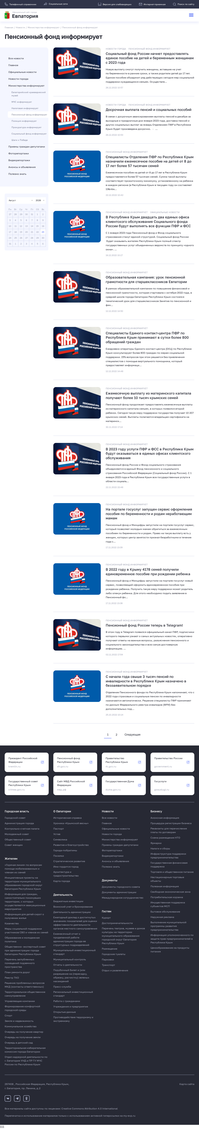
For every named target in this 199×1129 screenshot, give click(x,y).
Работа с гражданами (66, 1001)
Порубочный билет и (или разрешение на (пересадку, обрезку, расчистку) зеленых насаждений (71, 975)
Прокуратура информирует (27, 127)
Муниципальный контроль (69, 959)
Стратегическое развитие (69, 861)
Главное (13, 65)
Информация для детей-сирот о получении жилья (24, 916)
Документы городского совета (121, 886)
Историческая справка (67, 817)
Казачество (12, 923)
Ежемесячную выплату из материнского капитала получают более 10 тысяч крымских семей (148, 395)
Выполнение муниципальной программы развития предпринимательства (168, 926)
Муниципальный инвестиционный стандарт (74, 952)
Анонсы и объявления (22, 167)
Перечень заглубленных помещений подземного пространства (20, 963)
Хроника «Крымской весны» (71, 823)
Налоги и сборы (160, 848)
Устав (56, 834)
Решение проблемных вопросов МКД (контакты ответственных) (24, 984)
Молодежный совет (17, 834)
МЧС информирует (22, 101)
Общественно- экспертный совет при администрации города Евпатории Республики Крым (25, 950)
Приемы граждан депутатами (26, 146)
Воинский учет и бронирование (73, 906)
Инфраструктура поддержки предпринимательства (168, 855)
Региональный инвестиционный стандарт (73, 993)
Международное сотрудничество (122, 897)
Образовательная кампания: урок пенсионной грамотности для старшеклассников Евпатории (146, 279)
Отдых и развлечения (115, 970)
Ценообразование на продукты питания (169, 949)
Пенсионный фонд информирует (29, 114)
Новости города (18, 78)
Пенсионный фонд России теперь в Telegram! (144, 625)
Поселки (58, 855)
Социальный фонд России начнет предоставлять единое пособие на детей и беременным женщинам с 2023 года (150, 58)
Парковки (108, 959)
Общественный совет (18, 839)
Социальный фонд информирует (29, 133)
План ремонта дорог (17, 972)
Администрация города (19, 823)
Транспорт (108, 964)
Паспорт (58, 828)
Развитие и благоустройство (71, 844)
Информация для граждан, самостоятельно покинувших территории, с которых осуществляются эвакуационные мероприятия (25, 901)
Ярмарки (156, 843)
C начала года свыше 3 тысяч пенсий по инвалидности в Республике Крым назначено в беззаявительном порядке (146, 680)
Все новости (16, 58)
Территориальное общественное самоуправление (25, 993)
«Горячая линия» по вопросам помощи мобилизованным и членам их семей (23, 868)
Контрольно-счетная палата (22, 828)
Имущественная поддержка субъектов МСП (167, 904)
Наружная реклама (162, 917)
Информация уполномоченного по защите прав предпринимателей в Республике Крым (172, 938)
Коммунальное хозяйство (21, 1026)
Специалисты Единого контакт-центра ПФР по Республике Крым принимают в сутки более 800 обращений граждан (147, 337)
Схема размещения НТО (165, 837)
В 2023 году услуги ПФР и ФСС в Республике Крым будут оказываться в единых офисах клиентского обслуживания (150, 453)
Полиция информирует (24, 121)
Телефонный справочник (22, 4)
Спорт (8, 1015)
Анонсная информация (164, 817)
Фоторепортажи (18, 153)
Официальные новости (22, 72)
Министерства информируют (26, 85)
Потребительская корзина (166, 897)
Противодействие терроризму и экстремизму (73, 1019)
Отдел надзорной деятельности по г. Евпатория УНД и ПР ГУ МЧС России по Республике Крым (26, 1060)
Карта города (61, 881)
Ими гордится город (66, 866)
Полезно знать (17, 173)
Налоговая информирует (25, 108)
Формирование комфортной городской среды (22, 1008)
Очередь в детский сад (19, 1042)
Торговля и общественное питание (172, 871)
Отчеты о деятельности (67, 964)
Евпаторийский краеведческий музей (29, 94)
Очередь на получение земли (23, 1037)
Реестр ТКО (12, 977)
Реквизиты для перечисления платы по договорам (168, 830)
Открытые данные (64, 1011)
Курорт (106, 917)
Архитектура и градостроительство (66, 873)
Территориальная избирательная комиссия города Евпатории (25, 1049)
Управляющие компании (20, 1001)
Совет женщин (14, 844)
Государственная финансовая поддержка (168, 864)
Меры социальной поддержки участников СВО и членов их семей (26, 930)
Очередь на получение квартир (24, 1031)
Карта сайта (186, 1084)
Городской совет (15, 817)
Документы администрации (119, 892)
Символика (60, 839)
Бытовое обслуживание (165, 911)
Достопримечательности (117, 923)
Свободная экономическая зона (170, 891)
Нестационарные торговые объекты (167, 879)
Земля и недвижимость (19, 1020)
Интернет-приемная (155, 4)
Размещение (109, 948)
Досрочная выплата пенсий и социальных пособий (148, 109)
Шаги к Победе (20, 140)
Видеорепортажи (19, 160)
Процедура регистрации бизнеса (171, 823)
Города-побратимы (65, 850)
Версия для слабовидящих (117, 4)
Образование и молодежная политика (22, 939)
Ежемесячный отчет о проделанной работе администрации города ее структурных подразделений (71, 939)
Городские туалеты (113, 954)
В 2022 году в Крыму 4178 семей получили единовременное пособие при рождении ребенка (148, 571)
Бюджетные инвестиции (68, 901)
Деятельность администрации (72, 912)
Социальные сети (58, 3)
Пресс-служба (62, 986)
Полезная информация (164, 886)
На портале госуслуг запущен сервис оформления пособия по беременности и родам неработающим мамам (149, 513)
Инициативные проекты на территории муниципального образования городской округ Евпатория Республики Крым (23, 883)
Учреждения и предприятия (70, 1006)
